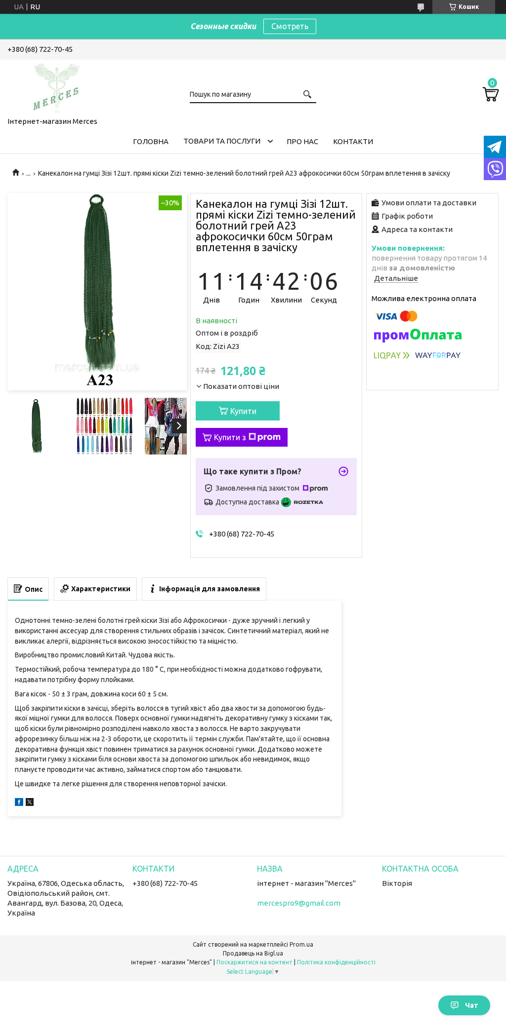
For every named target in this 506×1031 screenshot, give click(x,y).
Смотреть (289, 26)
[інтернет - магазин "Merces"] (56, 86)
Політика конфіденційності (336, 962)
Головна (151, 141)
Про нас (302, 141)
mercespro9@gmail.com (298, 903)
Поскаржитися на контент (254, 962)
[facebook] (19, 803)
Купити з (230, 437)
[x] (30, 803)
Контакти (353, 141)
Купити (243, 411)
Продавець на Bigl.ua (253, 953)
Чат (471, 1005)
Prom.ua (301, 944)
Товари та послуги (221, 141)
